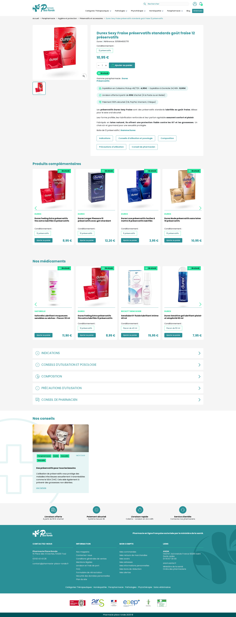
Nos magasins (82, 551)
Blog (188, 11)
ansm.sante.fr (169, 563)
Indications (104, 138)
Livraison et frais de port (87, 565)
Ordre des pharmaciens (174, 569)
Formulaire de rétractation (89, 572)
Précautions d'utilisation (111, 146)
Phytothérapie (137, 11)
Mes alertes (125, 572)
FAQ (78, 569)
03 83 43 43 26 (39, 558)
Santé (55, 456)
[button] (195, 4)
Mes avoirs (124, 558)
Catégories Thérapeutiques (97, 11)
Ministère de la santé (173, 566)
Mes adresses (126, 562)
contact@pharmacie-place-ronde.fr (51, 563)
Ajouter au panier (123, 65)
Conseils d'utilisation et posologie (135, 138)
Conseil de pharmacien (143, 146)
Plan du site (81, 579)
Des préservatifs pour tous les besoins (56, 468)
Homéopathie (155, 11)
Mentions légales (84, 562)
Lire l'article (41, 488)
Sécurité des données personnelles (93, 575)
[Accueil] (44, 8)
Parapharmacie (174, 11)
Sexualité (64, 456)
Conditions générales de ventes (91, 558)
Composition (167, 138)
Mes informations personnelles (134, 565)
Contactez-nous (84, 555)
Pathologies (120, 11)
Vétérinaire (197, 11)
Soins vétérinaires (162, 587)
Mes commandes (127, 551)
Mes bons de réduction (130, 569)
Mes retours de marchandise (133, 555)
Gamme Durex (128, 130)
